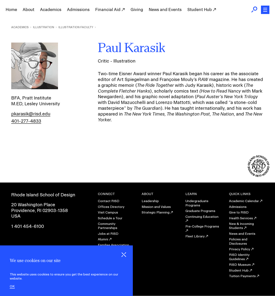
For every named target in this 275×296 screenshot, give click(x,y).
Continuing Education (202, 216)
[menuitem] (11, 9)
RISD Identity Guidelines (239, 257)
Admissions (78, 9)
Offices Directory (111, 206)
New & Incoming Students (241, 226)
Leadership (150, 201)
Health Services (241, 218)
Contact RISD (108, 201)
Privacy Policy (239, 249)
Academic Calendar (244, 201)
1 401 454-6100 (27, 226)
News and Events (165, 9)
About (28, 9)
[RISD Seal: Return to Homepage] (258, 175)
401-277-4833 (26, 121)
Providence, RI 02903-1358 (39, 210)
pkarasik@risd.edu (30, 113)
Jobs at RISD (108, 233)
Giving (137, 9)
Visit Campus (108, 212)
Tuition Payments (242, 276)
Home (11, 9)
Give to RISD (239, 212)
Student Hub (200, 9)
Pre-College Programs (202, 226)
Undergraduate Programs (196, 203)
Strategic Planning (155, 212)
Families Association (113, 245)
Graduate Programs (200, 211)
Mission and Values (156, 206)
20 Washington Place (33, 204)
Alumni (103, 239)
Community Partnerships (107, 226)
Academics (50, 9)
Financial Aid (108, 9)
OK (12, 286)
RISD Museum (240, 264)
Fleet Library (195, 236)
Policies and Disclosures (238, 241)
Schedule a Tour (110, 218)
